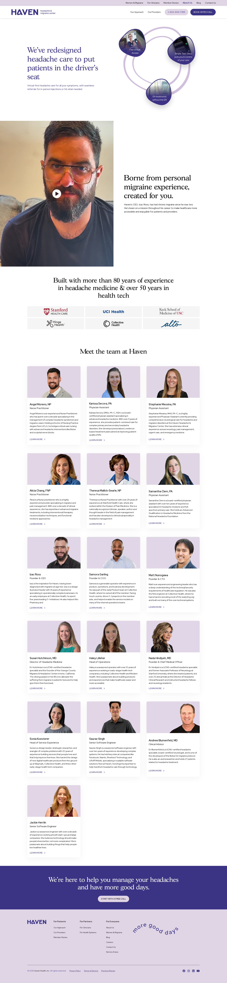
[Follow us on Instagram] (188, 970)
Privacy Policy (75, 971)
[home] (33, 12)
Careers (109, 942)
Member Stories (171, 2)
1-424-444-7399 (176, 12)
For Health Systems (88, 932)
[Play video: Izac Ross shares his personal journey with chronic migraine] (56, 193)
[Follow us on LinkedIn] (193, 970)
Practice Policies (108, 971)
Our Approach (137, 12)
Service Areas (112, 952)
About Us (187, 2)
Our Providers (154, 12)
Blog (199, 2)
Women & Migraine (134, 2)
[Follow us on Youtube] (198, 970)
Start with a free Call (113, 898)
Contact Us (210, 2)
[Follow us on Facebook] (183, 970)
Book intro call (203, 12)
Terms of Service (91, 971)
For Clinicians (153, 2)
